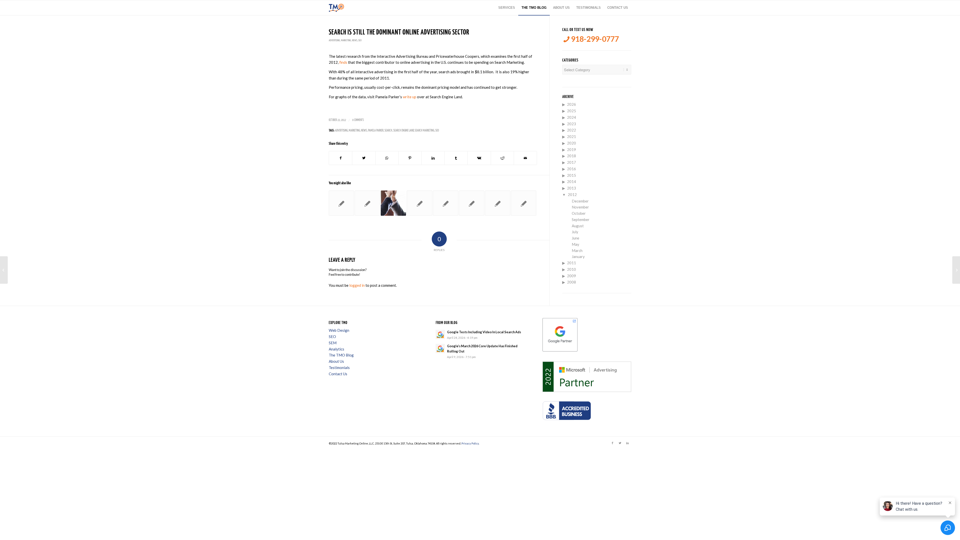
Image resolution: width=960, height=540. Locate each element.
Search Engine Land (403, 130)
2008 (571, 282)
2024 (571, 117)
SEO (360, 40)
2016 (571, 168)
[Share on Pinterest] (409, 158)
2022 (571, 130)
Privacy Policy (470, 443)
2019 (571, 149)
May (575, 244)
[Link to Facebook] (612, 443)
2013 (571, 188)
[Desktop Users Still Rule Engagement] (341, 203)
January (578, 256)
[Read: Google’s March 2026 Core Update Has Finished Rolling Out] (440, 348)
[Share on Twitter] (363, 158)
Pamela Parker (376, 130)
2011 (571, 262)
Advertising (334, 40)
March (577, 250)
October (579, 213)
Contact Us (338, 374)
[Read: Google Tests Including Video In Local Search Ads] (440, 334)
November (580, 207)
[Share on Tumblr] (456, 158)
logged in (357, 285)
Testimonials (339, 367)
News (354, 40)
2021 (571, 136)
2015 (571, 175)
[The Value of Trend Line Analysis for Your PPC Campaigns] (4, 270)
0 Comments (358, 120)
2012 (572, 194)
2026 (571, 104)
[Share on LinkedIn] (433, 158)
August (578, 226)
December (580, 201)
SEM (332, 342)
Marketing (346, 40)
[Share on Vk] (479, 158)
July (575, 232)
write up (409, 96)
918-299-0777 (594, 39)
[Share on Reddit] (502, 158)
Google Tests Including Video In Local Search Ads (484, 332)
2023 (571, 124)
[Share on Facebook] (340, 158)
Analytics (336, 349)
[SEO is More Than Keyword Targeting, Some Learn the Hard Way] (367, 203)
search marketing (424, 130)
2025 (571, 110)
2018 (571, 156)
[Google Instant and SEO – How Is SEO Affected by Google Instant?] (523, 203)
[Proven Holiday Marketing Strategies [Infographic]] (419, 203)
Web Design (339, 330)
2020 (571, 143)
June (575, 238)
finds (343, 62)
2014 (571, 181)
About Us (336, 361)
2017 (571, 162)
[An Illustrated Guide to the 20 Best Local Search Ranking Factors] (471, 203)
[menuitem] (506, 7)
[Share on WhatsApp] (387, 158)
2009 (571, 276)
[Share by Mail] (525, 158)
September (581, 219)
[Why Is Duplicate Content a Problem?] (497, 203)
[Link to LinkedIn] (627, 443)
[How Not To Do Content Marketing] (445, 203)
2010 (571, 269)
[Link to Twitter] (620, 443)
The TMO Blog (341, 355)
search (388, 130)
